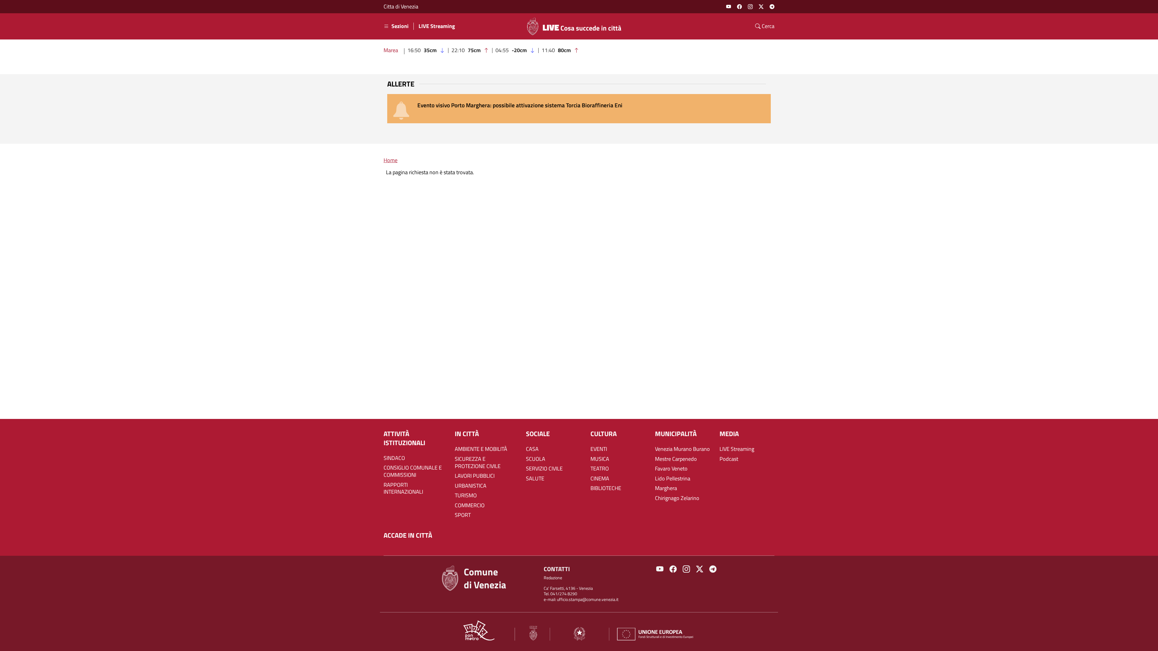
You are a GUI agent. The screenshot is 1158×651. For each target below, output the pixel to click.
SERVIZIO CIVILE (544, 468)
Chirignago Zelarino (677, 498)
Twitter (761, 6)
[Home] (576, 26)
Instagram (750, 6)
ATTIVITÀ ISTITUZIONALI (404, 438)
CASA (532, 449)
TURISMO (466, 495)
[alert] (579, 108)
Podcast (729, 459)
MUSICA (599, 459)
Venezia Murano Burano (682, 449)
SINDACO (394, 458)
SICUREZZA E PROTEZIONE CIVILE (478, 462)
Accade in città (408, 535)
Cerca (767, 26)
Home (390, 160)
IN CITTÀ (467, 433)
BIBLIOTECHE (605, 488)
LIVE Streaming (437, 26)
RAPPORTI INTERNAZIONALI (403, 488)
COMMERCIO (470, 505)
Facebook (739, 6)
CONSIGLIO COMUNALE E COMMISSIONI (413, 471)
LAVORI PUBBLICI (475, 476)
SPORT (463, 515)
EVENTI (598, 449)
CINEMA (599, 478)
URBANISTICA (470, 485)
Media (729, 433)
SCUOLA (535, 459)
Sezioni (400, 26)
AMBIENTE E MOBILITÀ (481, 449)
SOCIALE (538, 433)
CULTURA (603, 433)
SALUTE (535, 478)
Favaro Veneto (671, 468)
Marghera (666, 488)
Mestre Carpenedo (676, 459)
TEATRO (599, 468)
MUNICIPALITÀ (676, 433)
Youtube (728, 6)
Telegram (772, 6)
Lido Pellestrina (672, 478)
